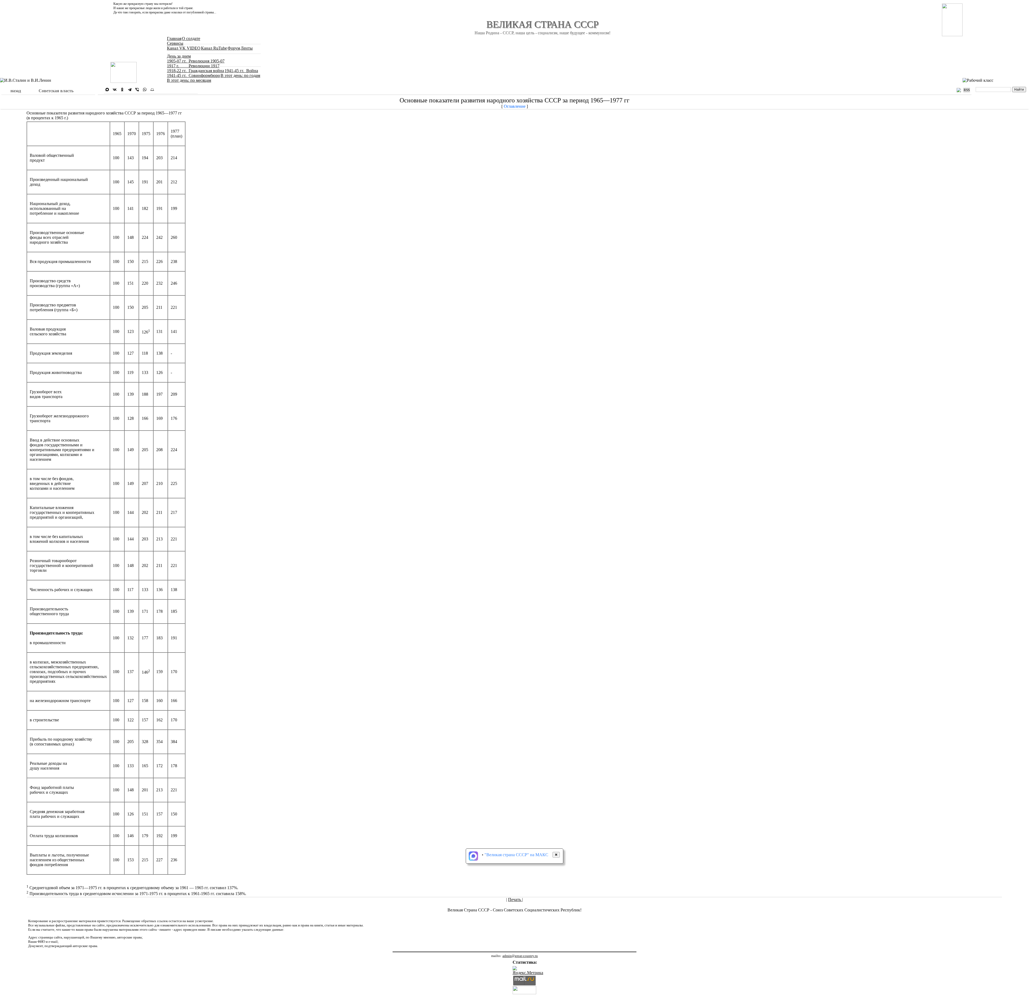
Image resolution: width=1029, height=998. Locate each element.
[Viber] (137, 89)
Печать (515, 899)
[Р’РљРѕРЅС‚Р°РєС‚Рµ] (114, 89)
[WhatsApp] (144, 89)
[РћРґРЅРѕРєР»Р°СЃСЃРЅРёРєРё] (122, 89)
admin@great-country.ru (520, 956)
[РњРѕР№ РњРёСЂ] (152, 89)
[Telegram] (129, 89)
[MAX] (107, 89)
